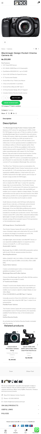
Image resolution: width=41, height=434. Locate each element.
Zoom (11, 371)
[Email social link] (11, 113)
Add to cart (16, 98)
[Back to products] (36, 49)
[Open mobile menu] (2, 3)
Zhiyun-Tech (30, 371)
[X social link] (9, 113)
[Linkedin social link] (14, 113)
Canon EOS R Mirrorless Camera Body (12, 348)
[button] (10, 103)
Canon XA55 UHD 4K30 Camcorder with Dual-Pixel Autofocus (29, 348)
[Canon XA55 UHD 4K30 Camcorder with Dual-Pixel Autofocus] (29, 337)
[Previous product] (34, 49)
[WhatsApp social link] (16, 113)
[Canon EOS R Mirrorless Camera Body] (12, 337)
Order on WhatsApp (11, 103)
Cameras (9, 49)
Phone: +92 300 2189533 (11, 398)
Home (3, 49)
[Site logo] (20, 2)
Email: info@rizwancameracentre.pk (14, 401)
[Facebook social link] (6, 113)
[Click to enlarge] (5, 42)
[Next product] (38, 49)
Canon (12, 357)
